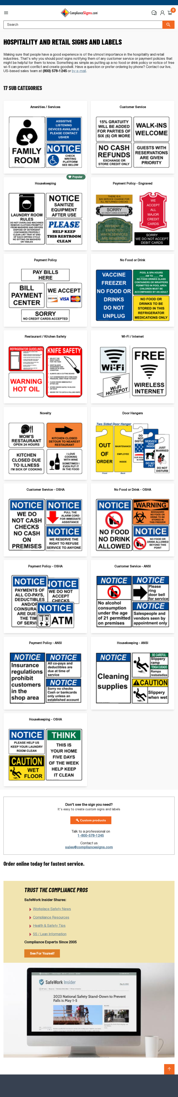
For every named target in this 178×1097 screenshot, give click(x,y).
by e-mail (79, 71)
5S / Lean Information (49, 934)
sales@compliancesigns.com (89, 847)
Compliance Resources (51, 917)
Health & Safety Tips (49, 925)
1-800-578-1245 (91, 835)
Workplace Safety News (52, 909)
